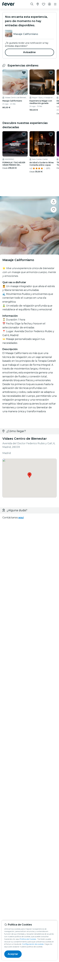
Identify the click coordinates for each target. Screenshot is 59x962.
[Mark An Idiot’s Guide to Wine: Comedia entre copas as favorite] (51, 134)
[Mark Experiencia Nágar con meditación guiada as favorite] (51, 73)
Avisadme (29, 52)
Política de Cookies (28, 939)
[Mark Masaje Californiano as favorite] (24, 73)
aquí (21, 517)
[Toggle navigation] (55, 4)
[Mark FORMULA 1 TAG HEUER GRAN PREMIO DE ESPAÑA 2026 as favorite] (24, 134)
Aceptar (13, 954)
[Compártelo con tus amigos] (54, 202)
